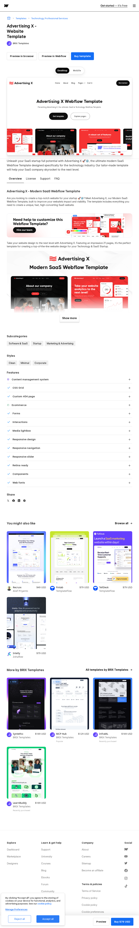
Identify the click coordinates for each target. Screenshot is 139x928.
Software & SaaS (18, 343)
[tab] (15, 179)
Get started (114, 5)
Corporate (40, 363)
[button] (134, 5)
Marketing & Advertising (60, 343)
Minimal (25, 363)
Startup (37, 343)
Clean (12, 363)
